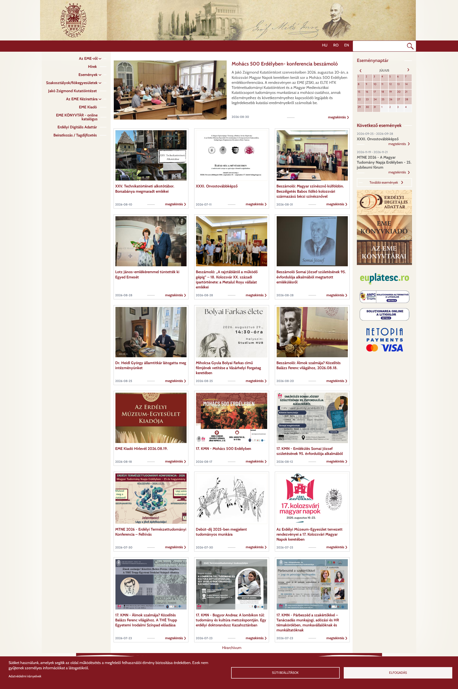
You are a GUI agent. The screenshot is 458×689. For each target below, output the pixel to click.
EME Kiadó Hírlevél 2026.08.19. (141, 448)
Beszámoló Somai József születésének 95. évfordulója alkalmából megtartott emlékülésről (311, 277)
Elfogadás (398, 672)
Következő (408, 70)
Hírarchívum (231, 647)
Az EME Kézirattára (82, 99)
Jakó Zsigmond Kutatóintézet (72, 91)
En (346, 45)
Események (88, 74)
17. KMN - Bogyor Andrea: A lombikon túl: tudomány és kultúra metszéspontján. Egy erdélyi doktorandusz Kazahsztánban (231, 620)
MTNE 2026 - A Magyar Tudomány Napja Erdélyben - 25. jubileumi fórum (384, 162)
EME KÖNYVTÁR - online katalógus (77, 117)
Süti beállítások (285, 672)
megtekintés (337, 117)
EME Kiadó (88, 107)
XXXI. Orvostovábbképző (217, 186)
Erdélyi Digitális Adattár (77, 127)
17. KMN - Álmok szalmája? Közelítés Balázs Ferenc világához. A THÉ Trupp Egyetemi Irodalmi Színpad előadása (146, 620)
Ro (335, 45)
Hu (325, 45)
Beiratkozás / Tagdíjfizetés (75, 135)
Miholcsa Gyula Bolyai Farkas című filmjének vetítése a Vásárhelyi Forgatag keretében (228, 368)
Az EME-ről (88, 58)
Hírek (92, 66)
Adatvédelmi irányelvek (25, 676)
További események (384, 182)
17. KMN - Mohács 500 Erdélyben (223, 448)
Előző (360, 70)
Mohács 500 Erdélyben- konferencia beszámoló (285, 63)
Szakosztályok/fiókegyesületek (72, 82)
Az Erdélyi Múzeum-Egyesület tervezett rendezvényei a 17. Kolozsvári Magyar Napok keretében (309, 534)
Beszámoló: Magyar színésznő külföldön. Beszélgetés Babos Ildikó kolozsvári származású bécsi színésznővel (310, 191)
